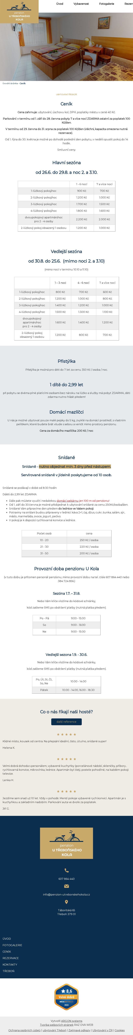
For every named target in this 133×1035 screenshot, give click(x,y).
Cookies (120, 1030)
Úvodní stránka (10, 83)
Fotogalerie (106, 3)
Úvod (59, 3)
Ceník (22, 83)
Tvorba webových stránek (56, 1024)
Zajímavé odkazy (79, 1030)
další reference (66, 721)
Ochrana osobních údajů (24, 1030)
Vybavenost (81, 3)
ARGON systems (71, 1021)
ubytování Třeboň (54, 1030)
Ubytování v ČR (102, 1030)
